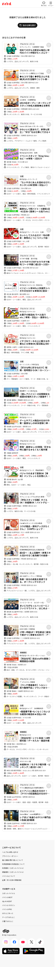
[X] (31, 942)
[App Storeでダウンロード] (11, 951)
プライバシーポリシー (10, 856)
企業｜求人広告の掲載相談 (11, 880)
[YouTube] (23, 942)
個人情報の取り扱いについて (12, 860)
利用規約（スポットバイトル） (13, 868)
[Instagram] (6, 942)
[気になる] (48, 45)
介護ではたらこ (7, 921)
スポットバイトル (8, 893)
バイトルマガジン (8, 905)
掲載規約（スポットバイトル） (13, 872)
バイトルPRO (7, 909)
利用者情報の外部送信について (13, 864)
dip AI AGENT (7, 901)
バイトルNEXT (7, 897)
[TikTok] (40, 942)
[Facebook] (14, 942)
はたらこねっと (7, 913)
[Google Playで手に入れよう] (33, 951)
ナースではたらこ (8, 917)
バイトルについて (8, 876)
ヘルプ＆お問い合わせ (10, 852)
